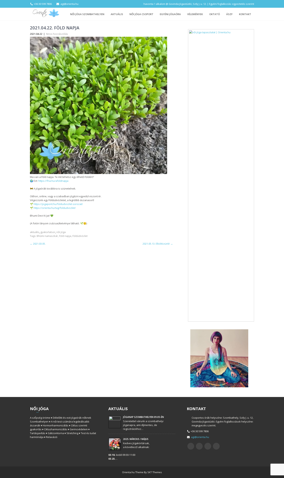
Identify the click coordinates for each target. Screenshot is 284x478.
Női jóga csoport (141, 14)
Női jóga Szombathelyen (87, 14)
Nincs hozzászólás (57, 34)
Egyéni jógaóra (170, 14)
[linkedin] (216, 446)
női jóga (61, 232)
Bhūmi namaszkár (47, 236)
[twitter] (199, 446)
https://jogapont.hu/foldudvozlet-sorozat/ (58, 204)
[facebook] (190, 446)
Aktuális (117, 14)
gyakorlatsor (47, 232)
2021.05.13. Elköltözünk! (158, 243)
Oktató (214, 14)
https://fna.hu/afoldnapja (53, 181)
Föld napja (65, 236)
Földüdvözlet (80, 236)
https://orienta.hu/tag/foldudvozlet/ (55, 208)
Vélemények (195, 14)
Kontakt (245, 14)
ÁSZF (229, 14)
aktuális (34, 232)
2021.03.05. (38, 243)
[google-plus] (207, 446)
